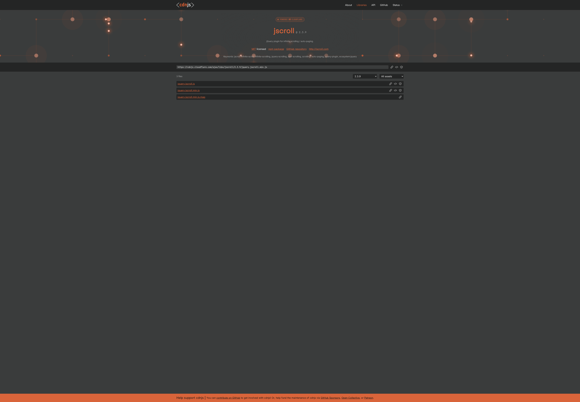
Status (396, 4)
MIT (254, 48)
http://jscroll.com (319, 48)
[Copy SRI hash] (401, 67)
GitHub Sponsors (330, 397)
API (373, 4)
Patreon (368, 397)
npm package (276, 48)
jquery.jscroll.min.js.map (191, 97)
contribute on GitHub (228, 397)
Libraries (362, 4)
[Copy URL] (392, 67)
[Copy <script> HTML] (397, 67)
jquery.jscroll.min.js (189, 90)
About (348, 4)
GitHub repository (296, 48)
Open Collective (351, 397)
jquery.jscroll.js (186, 83)
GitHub (384, 4)
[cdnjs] (185, 5)
